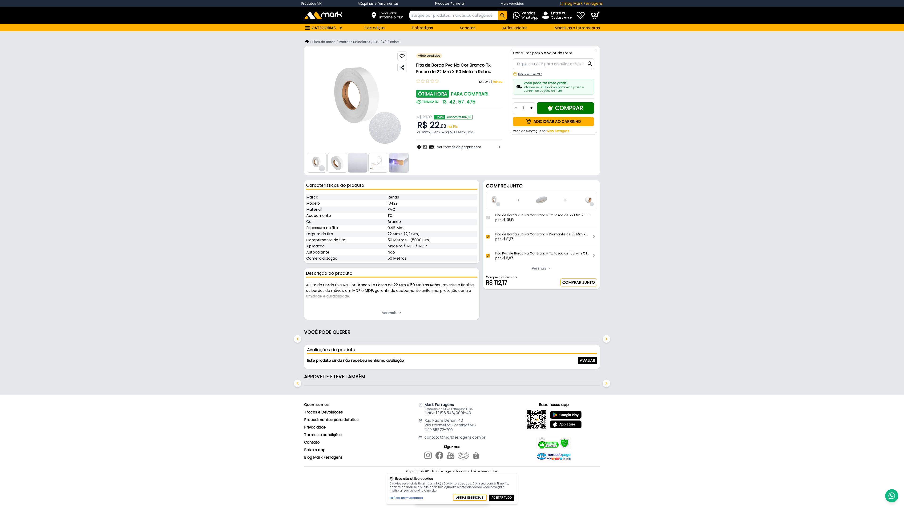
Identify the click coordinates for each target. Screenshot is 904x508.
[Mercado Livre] (463, 456)
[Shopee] (476, 456)
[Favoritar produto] (402, 56)
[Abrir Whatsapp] (891, 495)
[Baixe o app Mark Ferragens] (536, 419)
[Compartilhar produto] (402, 67)
